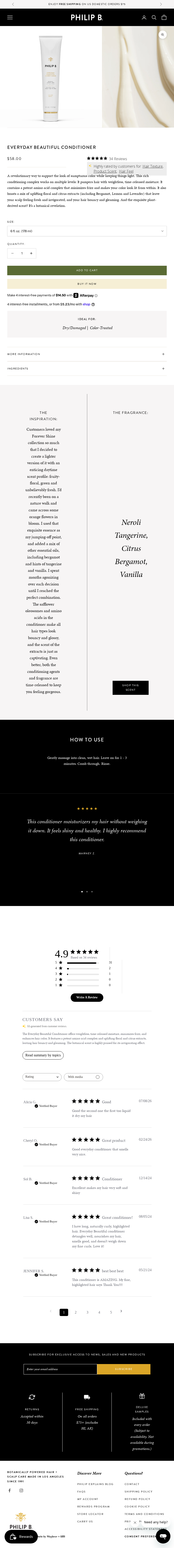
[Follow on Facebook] (9, 1490)
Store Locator (90, 1514)
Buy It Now (87, 284)
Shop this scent (130, 687)
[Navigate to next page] (122, 1311)
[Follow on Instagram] (21, 1490)
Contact (132, 1484)
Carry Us (85, 1521)
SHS (62, 1536)
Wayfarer (52, 1536)
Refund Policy (137, 1499)
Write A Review (87, 997)
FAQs (81, 1492)
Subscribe (124, 1369)
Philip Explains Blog (95, 1484)
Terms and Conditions (144, 1514)
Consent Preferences (144, 1536)
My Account (87, 1499)
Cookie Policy (137, 1507)
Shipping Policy (139, 1492)
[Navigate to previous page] (52, 1311)
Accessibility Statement (146, 1529)
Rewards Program (93, 1507)
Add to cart (87, 270)
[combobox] (42, 1077)
